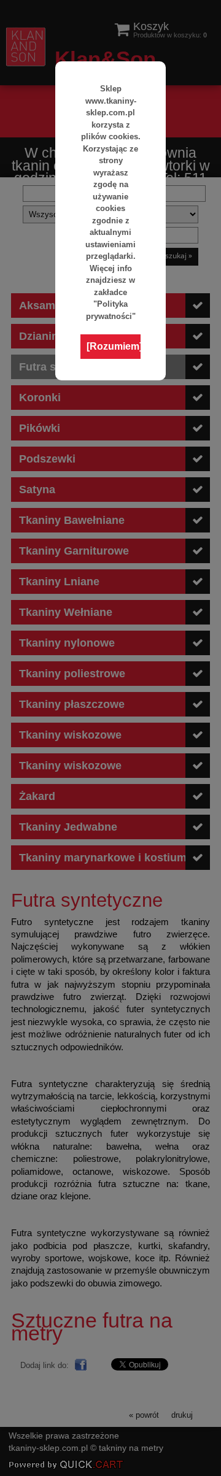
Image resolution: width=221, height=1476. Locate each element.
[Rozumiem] (114, 346)
